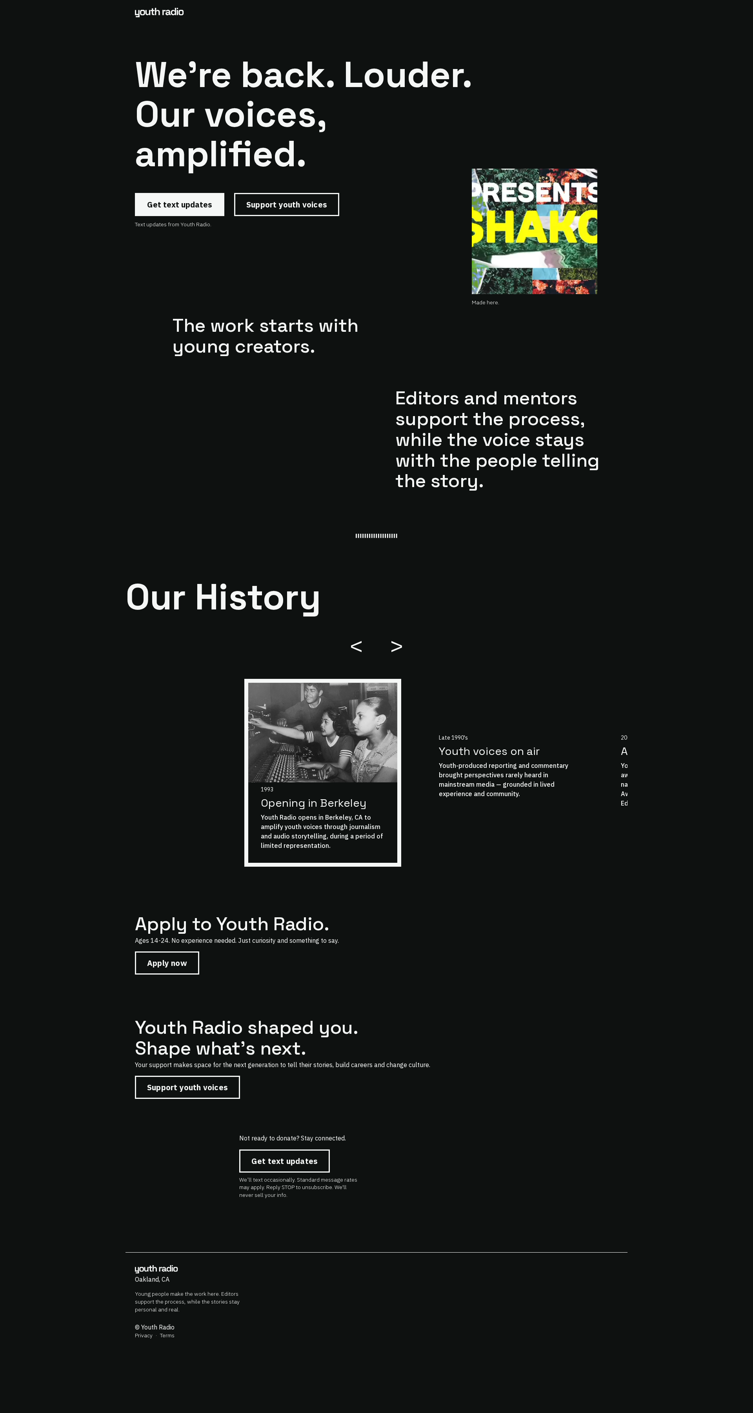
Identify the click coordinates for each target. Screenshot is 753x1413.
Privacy (144, 1335)
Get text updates (179, 204)
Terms (167, 1335)
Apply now (167, 963)
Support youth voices (286, 204)
